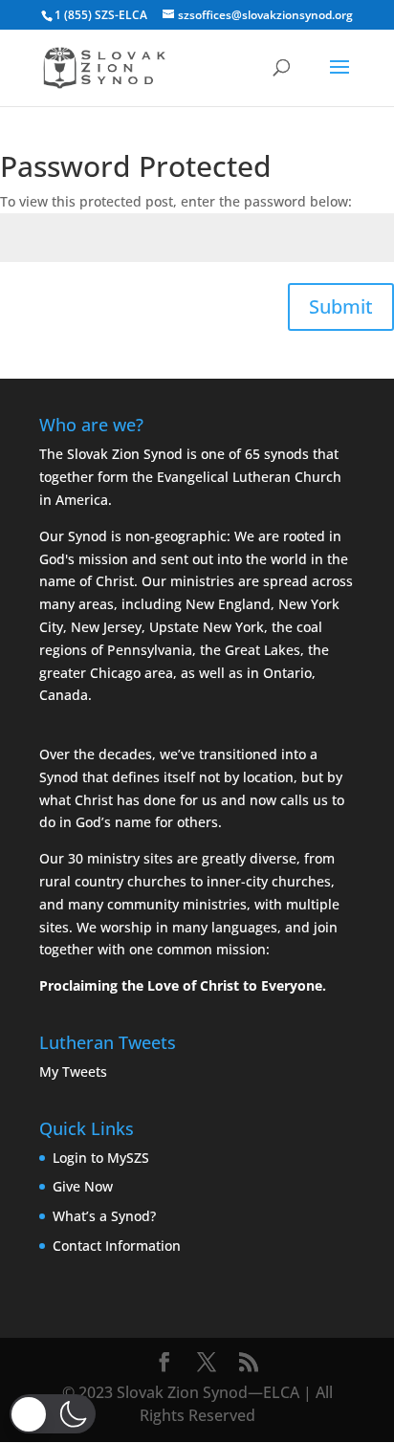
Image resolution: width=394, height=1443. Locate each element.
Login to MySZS (101, 1157)
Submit (341, 306)
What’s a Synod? (104, 1216)
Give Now (83, 1186)
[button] (53, 1413)
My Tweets (73, 1071)
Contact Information (117, 1245)
